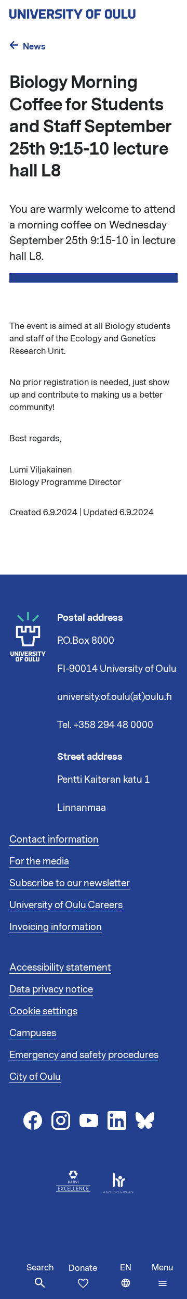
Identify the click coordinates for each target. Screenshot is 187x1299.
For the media (39, 861)
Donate (83, 1268)
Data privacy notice (51, 989)
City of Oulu (35, 1077)
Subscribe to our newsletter (69, 883)
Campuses (32, 1033)
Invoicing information (55, 927)
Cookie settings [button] (43, 1011)
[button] (162, 1275)
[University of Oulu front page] (93, 11)
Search (40, 1267)
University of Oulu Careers (66, 905)
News (34, 47)
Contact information (54, 839)
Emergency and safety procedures (83, 1055)
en (133, 1280)
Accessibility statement (60, 967)
